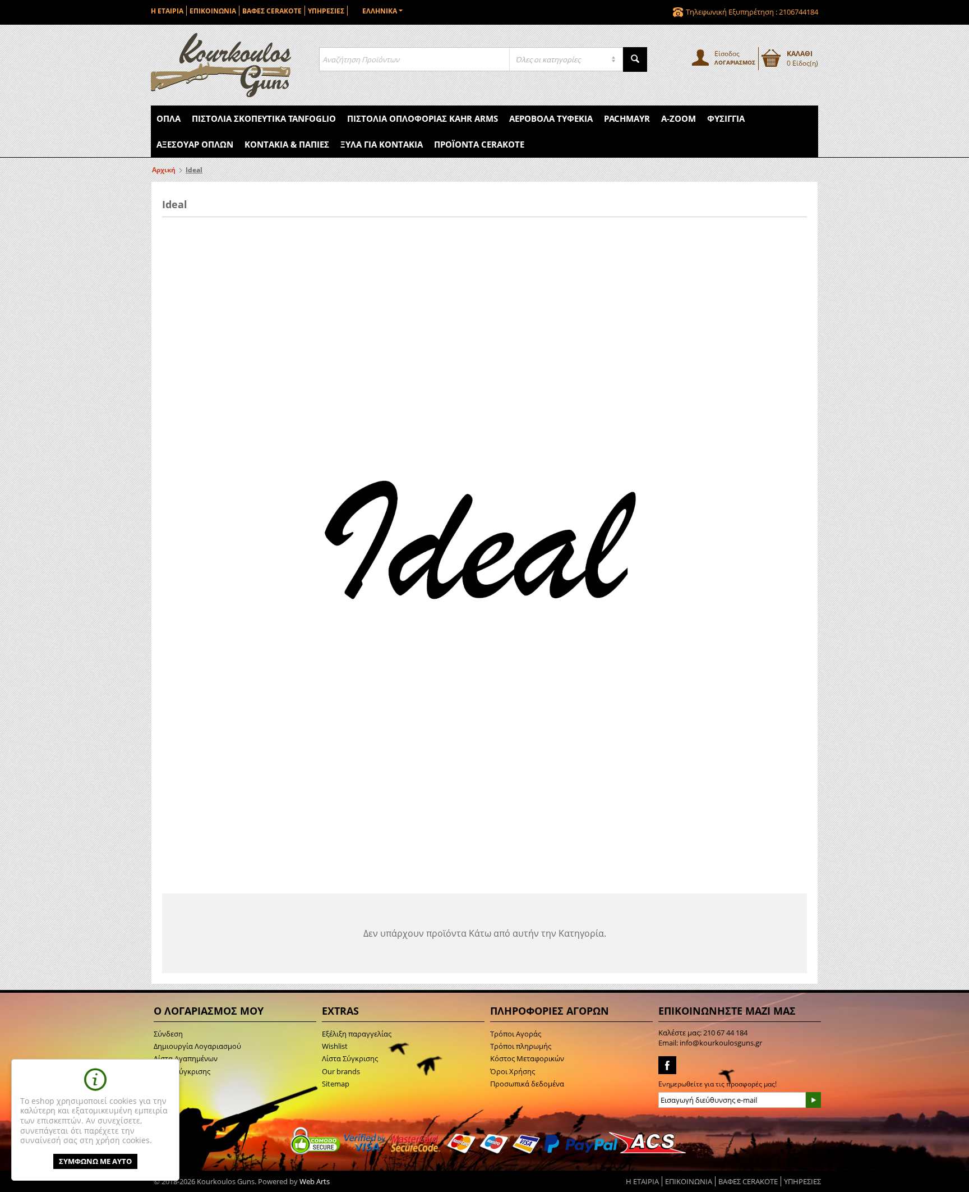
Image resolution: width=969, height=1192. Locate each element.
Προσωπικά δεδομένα (527, 1084)
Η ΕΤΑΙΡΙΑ (167, 11)
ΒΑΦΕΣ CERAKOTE (272, 11)
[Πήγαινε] (813, 1100)
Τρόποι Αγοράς (515, 1034)
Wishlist (335, 1046)
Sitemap (335, 1084)
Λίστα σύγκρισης (182, 1071)
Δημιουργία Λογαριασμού (197, 1046)
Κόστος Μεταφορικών (527, 1058)
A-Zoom (678, 118)
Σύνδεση (168, 1034)
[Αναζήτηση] (635, 59)
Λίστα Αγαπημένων (186, 1058)
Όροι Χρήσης (512, 1071)
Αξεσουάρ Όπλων (194, 144)
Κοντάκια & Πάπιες (286, 144)
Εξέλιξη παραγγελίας (356, 1034)
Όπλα (168, 118)
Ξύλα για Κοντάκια (381, 144)
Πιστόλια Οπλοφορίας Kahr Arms (422, 118)
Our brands (341, 1071)
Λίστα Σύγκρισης (350, 1058)
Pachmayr (627, 118)
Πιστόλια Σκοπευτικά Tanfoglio (264, 118)
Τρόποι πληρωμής (520, 1046)
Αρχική (164, 170)
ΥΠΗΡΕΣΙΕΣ (326, 11)
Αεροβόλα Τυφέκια (551, 118)
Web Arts (314, 1181)
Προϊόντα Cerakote (479, 144)
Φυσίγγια (726, 118)
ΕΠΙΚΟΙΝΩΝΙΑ (213, 11)
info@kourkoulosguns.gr (721, 1043)
